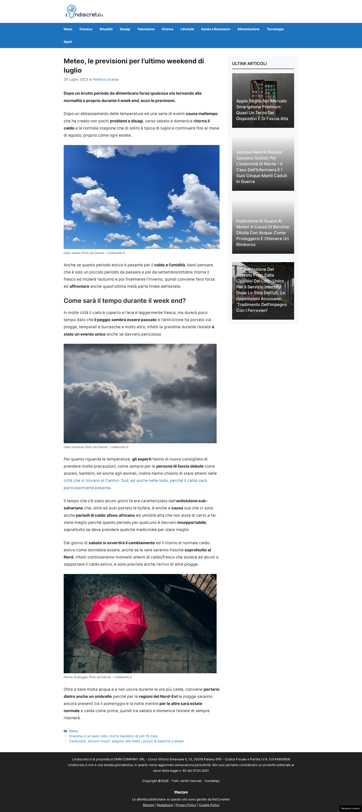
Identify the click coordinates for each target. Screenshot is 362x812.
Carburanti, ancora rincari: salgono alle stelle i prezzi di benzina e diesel (126, 741)
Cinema (167, 29)
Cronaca (85, 29)
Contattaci (212, 781)
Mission (148, 805)
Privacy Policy (186, 805)
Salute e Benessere (215, 29)
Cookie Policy (209, 805)
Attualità (106, 29)
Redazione (165, 805)
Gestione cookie (350, 808)
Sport (68, 42)
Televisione (146, 29)
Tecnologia (275, 29)
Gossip (125, 29)
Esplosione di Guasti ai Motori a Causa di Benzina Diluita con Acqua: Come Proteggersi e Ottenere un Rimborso (262, 232)
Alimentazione (248, 29)
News (68, 29)
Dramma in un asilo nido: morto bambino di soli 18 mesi (113, 736)
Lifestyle (187, 29)
